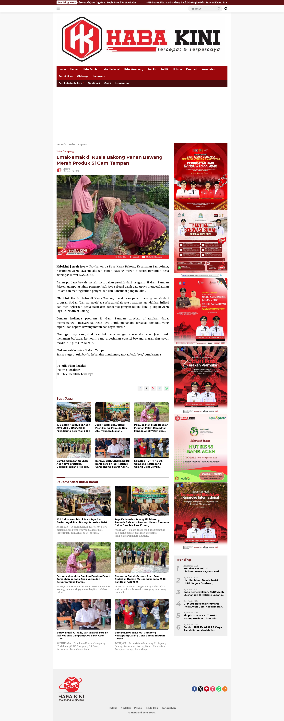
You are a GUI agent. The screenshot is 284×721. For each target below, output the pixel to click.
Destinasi (94, 83)
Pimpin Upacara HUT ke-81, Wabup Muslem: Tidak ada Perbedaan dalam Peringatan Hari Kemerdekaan (202, 617)
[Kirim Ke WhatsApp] (166, 388)
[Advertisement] (142, 111)
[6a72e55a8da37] (200, 448)
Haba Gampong (133, 69)
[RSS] (224, 689)
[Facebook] (194, 689)
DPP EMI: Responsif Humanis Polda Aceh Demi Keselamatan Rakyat (203, 605)
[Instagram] (212, 689)
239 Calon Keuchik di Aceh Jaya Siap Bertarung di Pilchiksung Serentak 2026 (73, 427)
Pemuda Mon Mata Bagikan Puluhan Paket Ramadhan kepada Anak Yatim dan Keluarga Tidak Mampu (151, 427)
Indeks (113, 708)
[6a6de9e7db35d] (200, 380)
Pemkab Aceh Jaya (70, 83)
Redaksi (66, 169)
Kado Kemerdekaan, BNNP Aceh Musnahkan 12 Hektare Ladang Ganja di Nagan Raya (204, 593)
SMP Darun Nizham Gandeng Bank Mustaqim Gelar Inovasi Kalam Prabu (125, 2)
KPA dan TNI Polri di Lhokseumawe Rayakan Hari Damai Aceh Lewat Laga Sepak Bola (203, 570)
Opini (107, 83)
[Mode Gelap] (225, 9)
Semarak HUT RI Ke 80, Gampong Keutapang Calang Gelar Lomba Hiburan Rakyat (148, 463)
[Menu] (59, 9)
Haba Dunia (90, 69)
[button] (219, 8)
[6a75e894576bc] (200, 244)
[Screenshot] (200, 176)
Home (62, 69)
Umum (74, 69)
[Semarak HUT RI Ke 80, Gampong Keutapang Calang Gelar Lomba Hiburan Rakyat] (151, 448)
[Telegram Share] (159, 388)
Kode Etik (152, 708)
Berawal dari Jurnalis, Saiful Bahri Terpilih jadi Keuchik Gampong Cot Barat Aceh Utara (112, 463)
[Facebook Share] (140, 388)
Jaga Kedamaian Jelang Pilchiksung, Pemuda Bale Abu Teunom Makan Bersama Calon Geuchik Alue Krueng (111, 427)
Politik (164, 69)
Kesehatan (208, 69)
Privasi (138, 708)
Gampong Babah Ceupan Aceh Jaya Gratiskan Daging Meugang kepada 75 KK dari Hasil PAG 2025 (72, 463)
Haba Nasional (110, 69)
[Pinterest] (206, 689)
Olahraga (82, 76)
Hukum (177, 69)
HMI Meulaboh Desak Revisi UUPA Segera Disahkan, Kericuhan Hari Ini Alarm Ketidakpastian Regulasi (201, 582)
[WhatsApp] (218, 689)
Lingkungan (122, 83)
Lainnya (98, 76)
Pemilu (152, 69)
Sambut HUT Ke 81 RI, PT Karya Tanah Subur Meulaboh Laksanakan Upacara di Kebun (203, 629)
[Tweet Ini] (146, 388)
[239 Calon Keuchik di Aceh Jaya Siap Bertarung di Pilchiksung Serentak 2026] (74, 412)
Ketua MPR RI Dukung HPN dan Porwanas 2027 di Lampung (212, 2)
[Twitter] (200, 689)
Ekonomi (191, 69)
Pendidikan (66, 76)
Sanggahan (169, 708)
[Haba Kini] (141, 39)
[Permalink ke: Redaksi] (59, 169)
